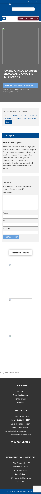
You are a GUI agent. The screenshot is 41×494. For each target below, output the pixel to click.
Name (5, 213)
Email (5, 221)
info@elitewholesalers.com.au (21, 434)
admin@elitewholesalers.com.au (15, 431)
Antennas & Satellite (18, 111)
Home (6, 111)
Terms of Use (20, 399)
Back (8, 122)
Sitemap (20, 402)
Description (10, 136)
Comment (7, 193)
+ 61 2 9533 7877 (32, 2)
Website (6, 229)
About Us (20, 391)
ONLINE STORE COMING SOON (28, 19)
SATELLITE (14, 92)
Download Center (20, 395)
